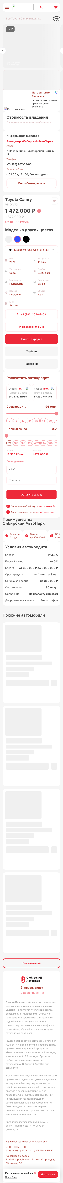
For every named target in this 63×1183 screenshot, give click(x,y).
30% (29, 443)
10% (16, 443)
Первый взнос (16, 429)
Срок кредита (16, 406)
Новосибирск (33, 987)
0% (9, 443)
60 (50, 420)
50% (43, 443)
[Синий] (17, 239)
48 (43, 420)
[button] (31, 99)
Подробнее (11, 1177)
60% (50, 443)
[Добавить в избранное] (54, 200)
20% (23, 443)
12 (23, 420)
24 (29, 420)
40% (36, 443)
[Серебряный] (8, 239)
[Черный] (26, 239)
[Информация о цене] (39, 211)
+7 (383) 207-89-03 (19, 164)
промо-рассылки (45, 512)
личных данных (44, 506)
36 (36, 420)
